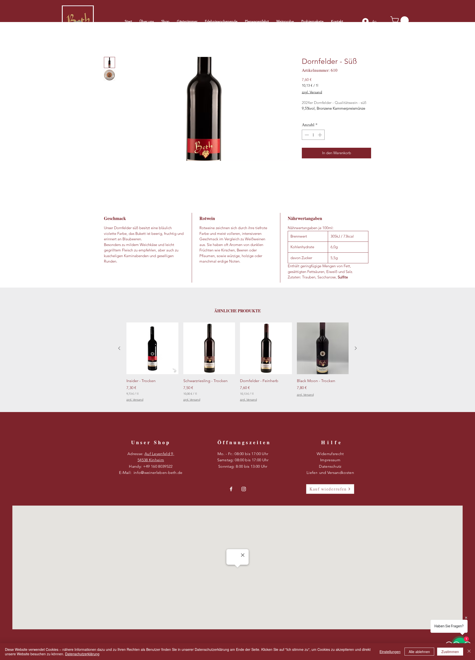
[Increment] (320, 141)
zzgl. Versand (312, 93)
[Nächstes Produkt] (356, 349)
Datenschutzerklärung (82, 653)
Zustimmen (450, 651)
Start (108, 39)
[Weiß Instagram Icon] (244, 490)
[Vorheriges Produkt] (119, 349)
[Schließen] (469, 651)
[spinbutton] (313, 141)
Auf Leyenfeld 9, (159, 454)
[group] (237, 366)
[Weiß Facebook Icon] (231, 490)
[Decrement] (306, 141)
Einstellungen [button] (390, 651)
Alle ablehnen (419, 651)
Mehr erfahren (313, 120)
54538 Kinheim (151, 460)
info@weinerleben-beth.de (158, 473)
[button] (400, 20)
